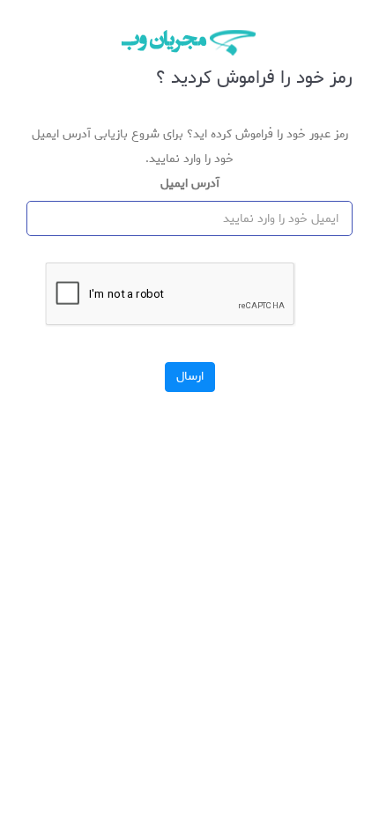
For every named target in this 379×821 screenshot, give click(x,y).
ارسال (190, 376)
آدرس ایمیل (189, 184)
